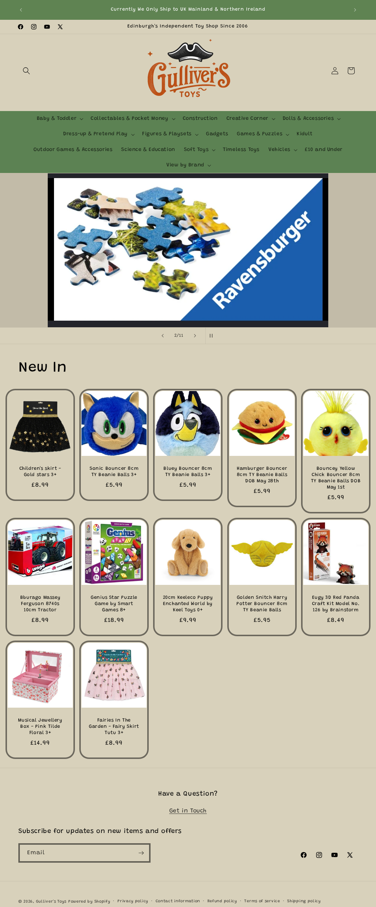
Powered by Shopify (89, 902)
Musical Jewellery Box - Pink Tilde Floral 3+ (40, 726)
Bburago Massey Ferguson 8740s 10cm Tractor (40, 603)
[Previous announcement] (21, 10)
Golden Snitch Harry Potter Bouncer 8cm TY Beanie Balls (262, 603)
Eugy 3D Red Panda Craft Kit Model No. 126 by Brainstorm (335, 603)
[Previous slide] (163, 336)
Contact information (178, 901)
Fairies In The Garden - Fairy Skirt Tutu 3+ (114, 726)
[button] (26, 71)
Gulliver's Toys (51, 902)
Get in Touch (188, 811)
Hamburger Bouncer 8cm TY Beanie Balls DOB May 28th (261, 474)
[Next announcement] (355, 10)
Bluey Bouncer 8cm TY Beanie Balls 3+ (188, 471)
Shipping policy (304, 901)
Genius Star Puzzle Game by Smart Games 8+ (114, 603)
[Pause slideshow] (213, 336)
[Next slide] (195, 336)
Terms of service (262, 901)
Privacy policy (133, 901)
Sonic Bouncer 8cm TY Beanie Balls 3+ (114, 471)
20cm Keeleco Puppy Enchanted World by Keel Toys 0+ (188, 603)
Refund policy (222, 901)
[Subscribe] (141, 853)
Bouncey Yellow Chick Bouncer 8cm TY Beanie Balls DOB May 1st (336, 478)
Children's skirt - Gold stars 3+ (40, 471)
